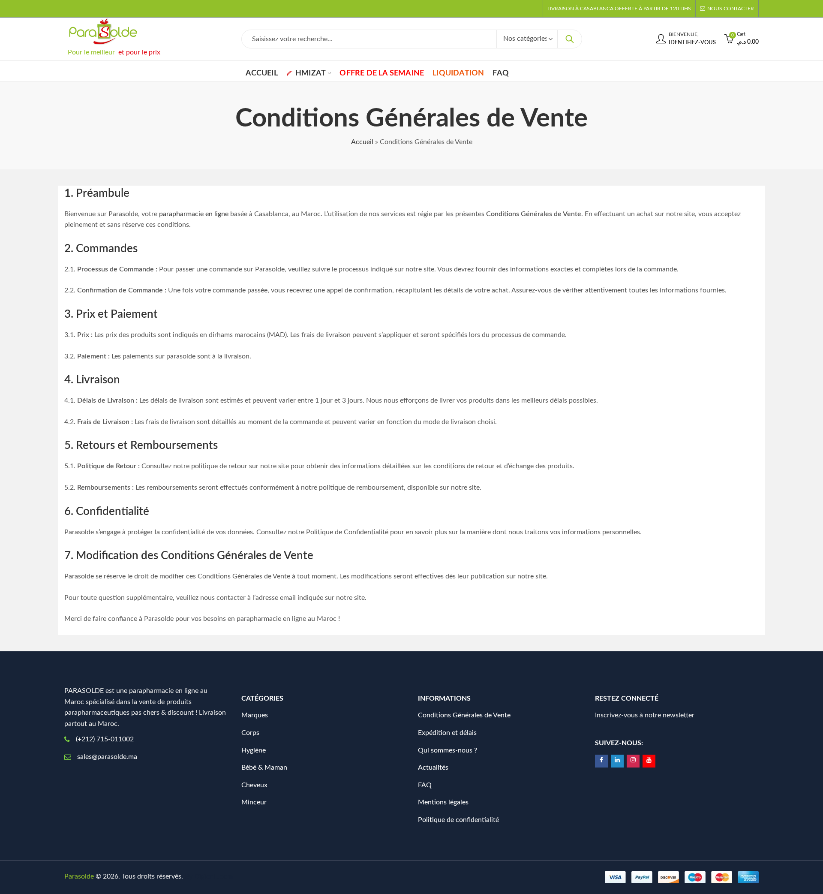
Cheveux (254, 785)
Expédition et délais (447, 732)
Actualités (433, 767)
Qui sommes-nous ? (447, 750)
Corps (250, 732)
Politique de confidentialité (458, 819)
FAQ (425, 785)
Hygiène (253, 750)
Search (569, 39)
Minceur (254, 802)
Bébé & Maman (264, 767)
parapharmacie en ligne (193, 214)
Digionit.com (213, 876)
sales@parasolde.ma (107, 756)
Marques (254, 715)
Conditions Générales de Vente (464, 715)
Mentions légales (443, 802)
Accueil (362, 141)
